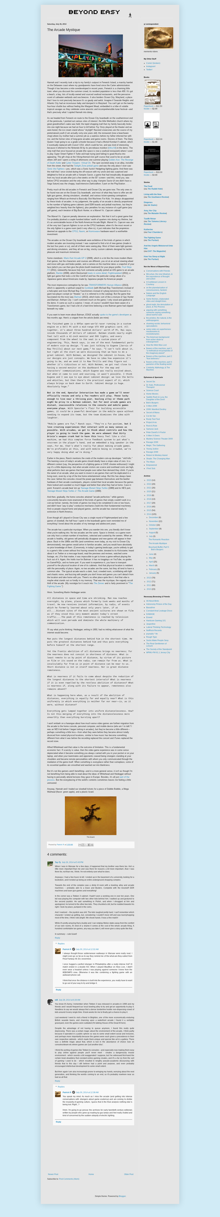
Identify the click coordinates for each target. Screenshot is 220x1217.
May (151, 558)
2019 (149, 495)
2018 (149, 499)
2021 (149, 488)
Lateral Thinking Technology (158, 627)
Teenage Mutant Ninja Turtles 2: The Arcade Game (71, 491)
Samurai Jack (152, 429)
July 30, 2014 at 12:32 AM (87, 949)
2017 (149, 503)
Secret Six (150, 381)
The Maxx (150, 462)
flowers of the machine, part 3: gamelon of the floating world (159, 363)
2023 (149, 480)
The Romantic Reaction (159, 539)
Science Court (152, 390)
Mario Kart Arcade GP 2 (75, 258)
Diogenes (148, 202)
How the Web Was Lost (156, 345)
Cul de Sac (151, 416)
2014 (149, 514)
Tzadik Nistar (150, 219)
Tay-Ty (58, 862)
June (151, 554)
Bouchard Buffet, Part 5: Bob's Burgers (159, 548)
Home (91, 1174)
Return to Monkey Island (156, 455)
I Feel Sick (150, 468)
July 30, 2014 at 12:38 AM (87, 1092)
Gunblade (89, 288)
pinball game (86, 166)
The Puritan (153, 240)
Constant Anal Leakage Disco (159, 611)
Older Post (128, 1174)
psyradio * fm (152, 634)
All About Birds (152, 601)
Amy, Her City (150, 210)
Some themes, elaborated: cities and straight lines (157, 300)
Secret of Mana (152, 412)
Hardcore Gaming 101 (156, 620)
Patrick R (67, 949)
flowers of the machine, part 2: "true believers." (159, 357)
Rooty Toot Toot (153, 419)
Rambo (59, 273)
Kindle (146, 109)
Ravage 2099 (152, 442)
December (154, 517)
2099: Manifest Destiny (156, 409)
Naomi (82, 231)
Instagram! (150, 66)
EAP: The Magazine (156, 251)
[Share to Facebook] (89, 845)
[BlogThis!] (83, 845)
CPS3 (75, 231)
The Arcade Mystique (158, 543)
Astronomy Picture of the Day (159, 604)
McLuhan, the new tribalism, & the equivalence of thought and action (159, 276)
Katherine (148, 229)
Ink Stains (152, 205)
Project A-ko (151, 422)
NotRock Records (154, 630)
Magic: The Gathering (155, 445)
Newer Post (53, 1174)
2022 (149, 484)
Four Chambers (155, 232)
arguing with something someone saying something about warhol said (158, 312)
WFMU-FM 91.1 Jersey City (158, 652)
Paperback (148, 106)
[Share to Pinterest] (92, 845)
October (152, 525)
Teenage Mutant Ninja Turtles (94, 488)
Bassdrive (150, 607)
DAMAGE (150, 614)
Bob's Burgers (152, 403)
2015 (149, 510)
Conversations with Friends (158, 271)
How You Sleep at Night (154, 256)
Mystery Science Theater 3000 (159, 439)
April (151, 562)
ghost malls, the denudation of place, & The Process (159, 305)
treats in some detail (97, 273)
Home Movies (152, 394)
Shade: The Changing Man (158, 459)
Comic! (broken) (153, 63)
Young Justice (152, 449)
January (153, 573)
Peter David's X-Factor (156, 432)
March (152, 565)
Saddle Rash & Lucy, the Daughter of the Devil (157, 398)
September (154, 529)
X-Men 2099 (151, 406)
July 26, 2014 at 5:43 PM (72, 862)
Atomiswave (94, 231)
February (153, 569)
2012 (149, 581)
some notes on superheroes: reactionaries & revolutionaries (158, 331)
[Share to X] (86, 845)
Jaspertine (150, 624)
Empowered (151, 465)
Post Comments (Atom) (69, 1179)
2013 (149, 578)
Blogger (122, 1196)
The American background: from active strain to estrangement (158, 339)
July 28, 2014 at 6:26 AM (69, 1000)
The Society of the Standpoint (159, 649)
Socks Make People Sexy (157, 640)
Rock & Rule (151, 426)
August (152, 532)
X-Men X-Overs (153, 435)
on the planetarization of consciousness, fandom (156, 289)
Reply (57, 938)
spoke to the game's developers (114, 314)
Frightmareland (115, 273)
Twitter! (149, 69)
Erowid (149, 617)
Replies (61, 944)
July (151, 536)
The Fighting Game (152, 238)
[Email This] (79, 845)
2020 (149, 491)
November (154, 521)
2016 (149, 507)
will (56, 1000)
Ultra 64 (112, 148)
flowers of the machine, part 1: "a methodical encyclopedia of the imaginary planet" (159, 350)
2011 (149, 585)
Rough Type (151, 637)
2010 (149, 589)
